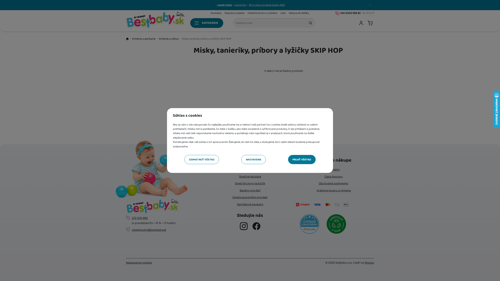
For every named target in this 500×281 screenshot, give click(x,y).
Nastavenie (253, 159)
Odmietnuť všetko (201, 159)
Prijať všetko (301, 159)
